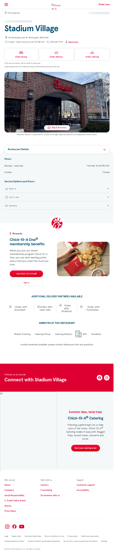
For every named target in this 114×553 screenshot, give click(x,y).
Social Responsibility (14, 495)
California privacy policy (90, 536)
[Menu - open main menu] (6, 4)
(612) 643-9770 (56, 41)
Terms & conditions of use (54, 536)
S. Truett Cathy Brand (14, 500)
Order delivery (56, 57)
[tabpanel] (57, 257)
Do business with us (50, 495)
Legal (6, 536)
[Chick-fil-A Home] (57, 8)
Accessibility (83, 490)
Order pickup (21, 57)
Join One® (26, 274)
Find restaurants (14, 13)
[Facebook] (99, 377)
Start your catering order (86, 448)
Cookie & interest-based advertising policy (44, 541)
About (7, 485)
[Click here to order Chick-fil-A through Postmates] (92, 308)
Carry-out (14, 197)
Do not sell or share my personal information (81, 541)
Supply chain (16, 536)
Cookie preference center (14, 541)
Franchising (46, 490)
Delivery (13, 205)
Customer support (86, 485)
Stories (7, 506)
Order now (104, 4)
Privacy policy (73, 536)
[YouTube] (21, 526)
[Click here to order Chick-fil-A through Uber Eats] (45, 308)
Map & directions (59, 128)
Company (9, 490)
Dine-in (12, 188)
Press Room (10, 511)
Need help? (73, 41)
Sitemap (104, 541)
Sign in (26, 283)
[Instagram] (107, 377)
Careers (45, 485)
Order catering (92, 57)
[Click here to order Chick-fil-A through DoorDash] (20, 308)
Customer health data (32, 536)
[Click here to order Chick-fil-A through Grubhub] (67, 308)
